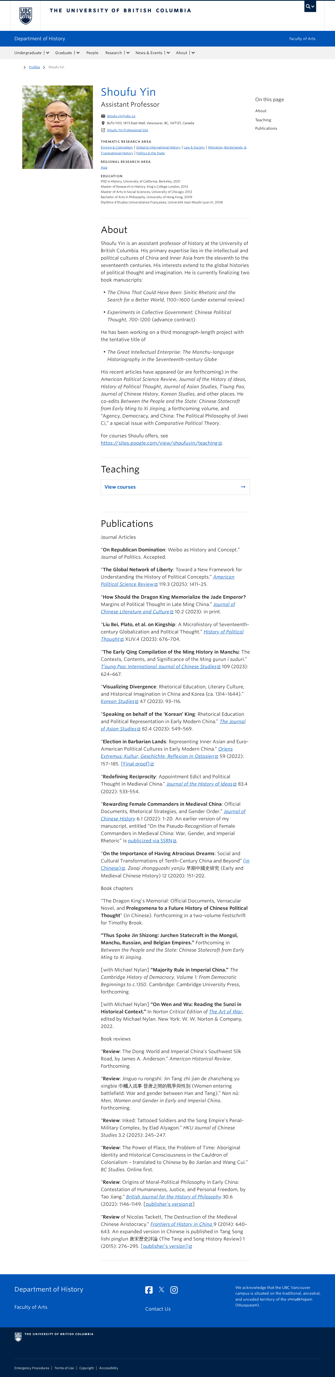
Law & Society (194, 147)
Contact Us (158, 1309)
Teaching (263, 120)
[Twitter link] (163, 1291)
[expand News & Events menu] (168, 53)
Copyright (86, 1368)
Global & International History (158, 147)
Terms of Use (64, 1368)
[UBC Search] (310, 6)
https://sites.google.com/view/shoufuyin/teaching (159, 443)
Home (17, 66)
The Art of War (225, 1011)
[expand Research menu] (128, 53)
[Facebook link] (151, 1291)
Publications (266, 128)
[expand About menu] (193, 53)
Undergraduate (28, 53)
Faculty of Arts (302, 39)
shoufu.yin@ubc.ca (121, 116)
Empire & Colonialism (117, 147)
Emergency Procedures (31, 1368)
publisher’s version (167, 1204)
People (92, 53)
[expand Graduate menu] (78, 53)
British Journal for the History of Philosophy (173, 1196)
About (181, 53)
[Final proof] (135, 764)
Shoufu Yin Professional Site (127, 130)
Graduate (63, 53)
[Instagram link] (176, 1291)
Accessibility (108, 1368)
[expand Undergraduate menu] (47, 53)
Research (113, 53)
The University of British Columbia (25, 16)
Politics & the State (150, 153)
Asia (104, 167)
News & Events (149, 53)
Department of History (39, 38)
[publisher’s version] (164, 1246)
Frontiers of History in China (182, 1224)
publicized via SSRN (150, 840)
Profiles (34, 67)
